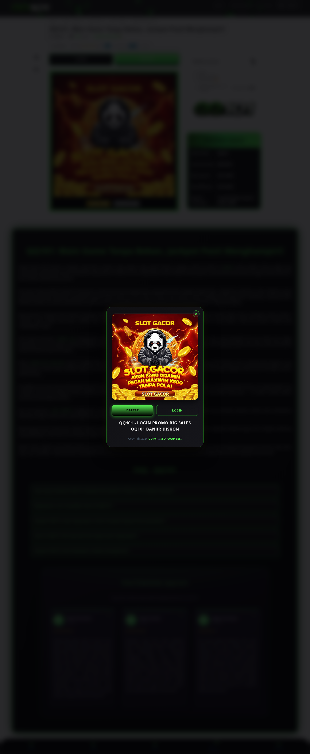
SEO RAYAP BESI (171, 438)
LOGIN (177, 410)
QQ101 (153, 438)
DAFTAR (132, 410)
